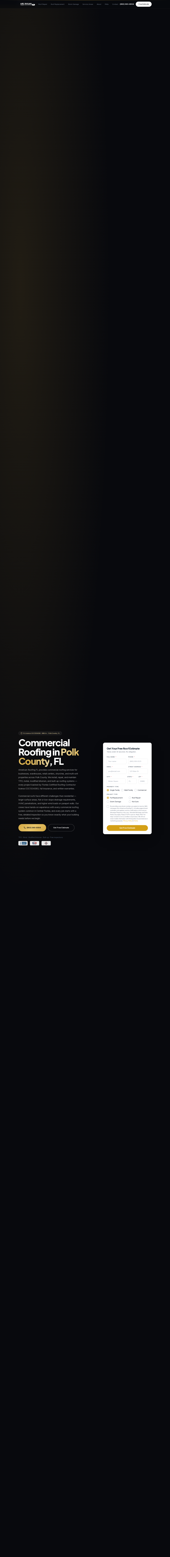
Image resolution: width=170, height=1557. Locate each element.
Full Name (111, 757)
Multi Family (128, 790)
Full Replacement (116, 798)
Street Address (135, 767)
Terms (136, 821)
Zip (140, 777)
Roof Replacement (57, 4)
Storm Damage (73, 4)
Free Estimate (144, 4)
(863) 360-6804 (127, 4)
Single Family (115, 790)
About (99, 4)
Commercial (142, 790)
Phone (131, 757)
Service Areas (88, 4)
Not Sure (135, 802)
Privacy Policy (127, 821)
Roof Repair (43, 4)
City (109, 777)
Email (110, 767)
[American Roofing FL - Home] (27, 4)
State (130, 777)
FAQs (107, 4)
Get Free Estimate (61, 828)
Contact (115, 4)
